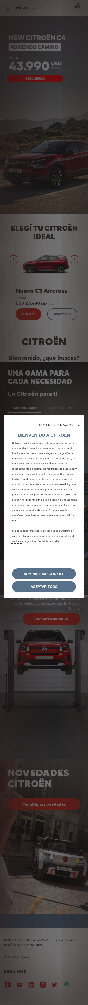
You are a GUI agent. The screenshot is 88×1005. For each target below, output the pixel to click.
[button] (59, 425)
